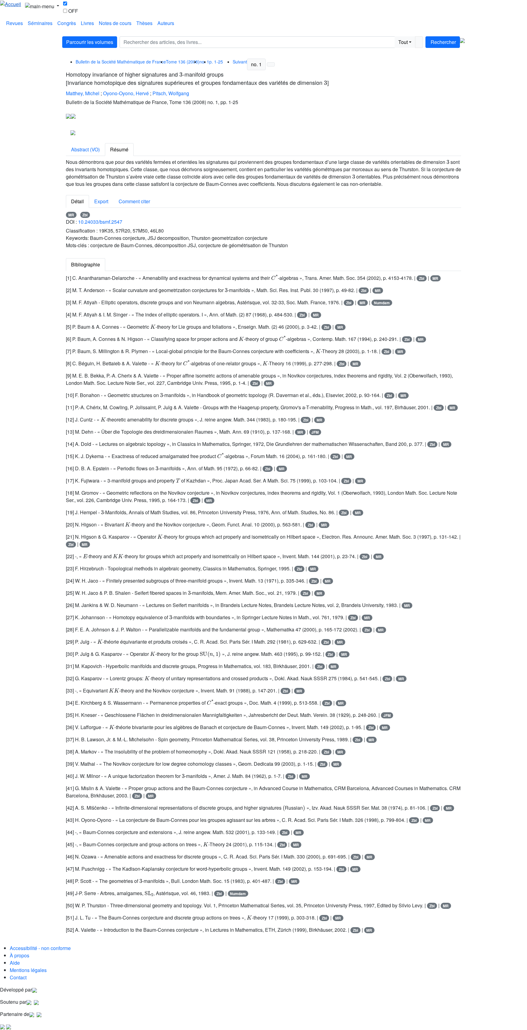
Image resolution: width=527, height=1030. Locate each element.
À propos (19, 955)
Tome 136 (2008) (182, 62)
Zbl (85, 215)
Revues (14, 23)
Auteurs (165, 23)
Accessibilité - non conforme (40, 948)
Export (101, 201)
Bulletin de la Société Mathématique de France (121, 62)
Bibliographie (85, 264)
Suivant (240, 62)
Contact (18, 977)
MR (71, 215)
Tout (403, 41)
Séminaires (40, 23)
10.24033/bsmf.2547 (100, 221)
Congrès (66, 23)
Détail (77, 201)
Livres (87, 23)
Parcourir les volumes (89, 41)
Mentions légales (28, 970)
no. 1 (256, 64)
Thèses (144, 23)
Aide (15, 962)
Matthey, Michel (82, 93)
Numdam (382, 302)
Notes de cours (115, 23)
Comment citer (134, 201)
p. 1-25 (216, 62)
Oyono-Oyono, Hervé (126, 93)
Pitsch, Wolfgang (170, 93)
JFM (315, 432)
